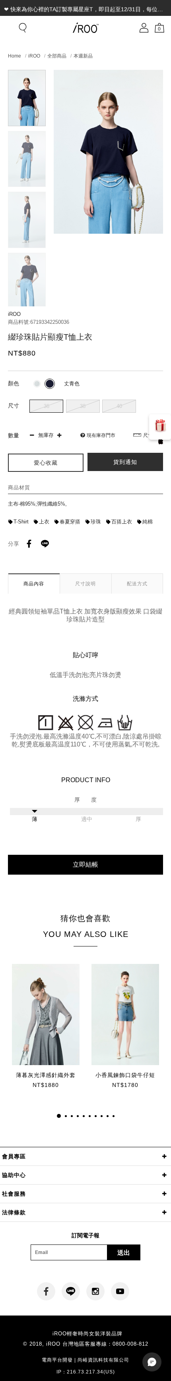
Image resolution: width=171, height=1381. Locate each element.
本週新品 (83, 56)
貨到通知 (125, 462)
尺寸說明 (152, 435)
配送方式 (137, 584)
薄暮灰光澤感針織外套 (46, 1075)
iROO (34, 56)
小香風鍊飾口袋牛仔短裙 (125, 1075)
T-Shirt (21, 522)
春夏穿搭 (70, 522)
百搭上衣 (121, 522)
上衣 (44, 522)
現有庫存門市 (101, 435)
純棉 (147, 522)
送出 (123, 1252)
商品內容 (33, 584)
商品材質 (19, 487)
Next (27, 299)
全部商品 (56, 56)
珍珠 (96, 522)
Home (14, 56)
